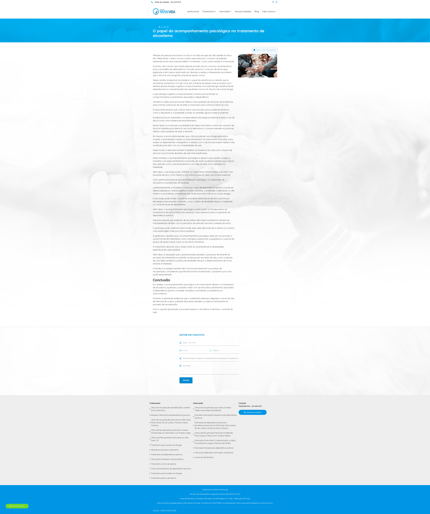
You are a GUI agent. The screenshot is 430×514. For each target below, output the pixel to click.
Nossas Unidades (243, 11)
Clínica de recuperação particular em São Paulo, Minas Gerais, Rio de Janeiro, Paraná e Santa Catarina (171, 423)
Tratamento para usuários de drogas (166, 445)
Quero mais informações (266, 50)
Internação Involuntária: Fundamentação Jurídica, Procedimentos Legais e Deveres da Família (215, 441)
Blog (257, 11)
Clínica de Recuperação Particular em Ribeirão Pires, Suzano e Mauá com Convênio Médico (214, 434)
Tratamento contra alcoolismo (163, 464)
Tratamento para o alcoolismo (163, 478)
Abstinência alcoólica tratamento (165, 450)
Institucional (193, 11)
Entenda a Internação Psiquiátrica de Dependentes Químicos (216, 416)
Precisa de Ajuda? (18, 506)
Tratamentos (208, 11)
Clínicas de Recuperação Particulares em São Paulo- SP (170, 439)
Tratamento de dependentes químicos (167, 454)
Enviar (186, 380)
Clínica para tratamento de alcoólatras (167, 459)
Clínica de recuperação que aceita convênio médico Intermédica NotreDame (213, 408)
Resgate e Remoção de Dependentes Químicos (170, 415)
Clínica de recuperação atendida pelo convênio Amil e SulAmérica (170, 408)
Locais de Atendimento (204, 457)
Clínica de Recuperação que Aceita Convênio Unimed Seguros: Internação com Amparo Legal (170, 431)
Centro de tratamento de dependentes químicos (171, 469)
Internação (224, 11)
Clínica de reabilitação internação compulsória (214, 452)
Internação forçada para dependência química (214, 448)
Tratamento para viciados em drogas (166, 473)
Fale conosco (268, 11)
